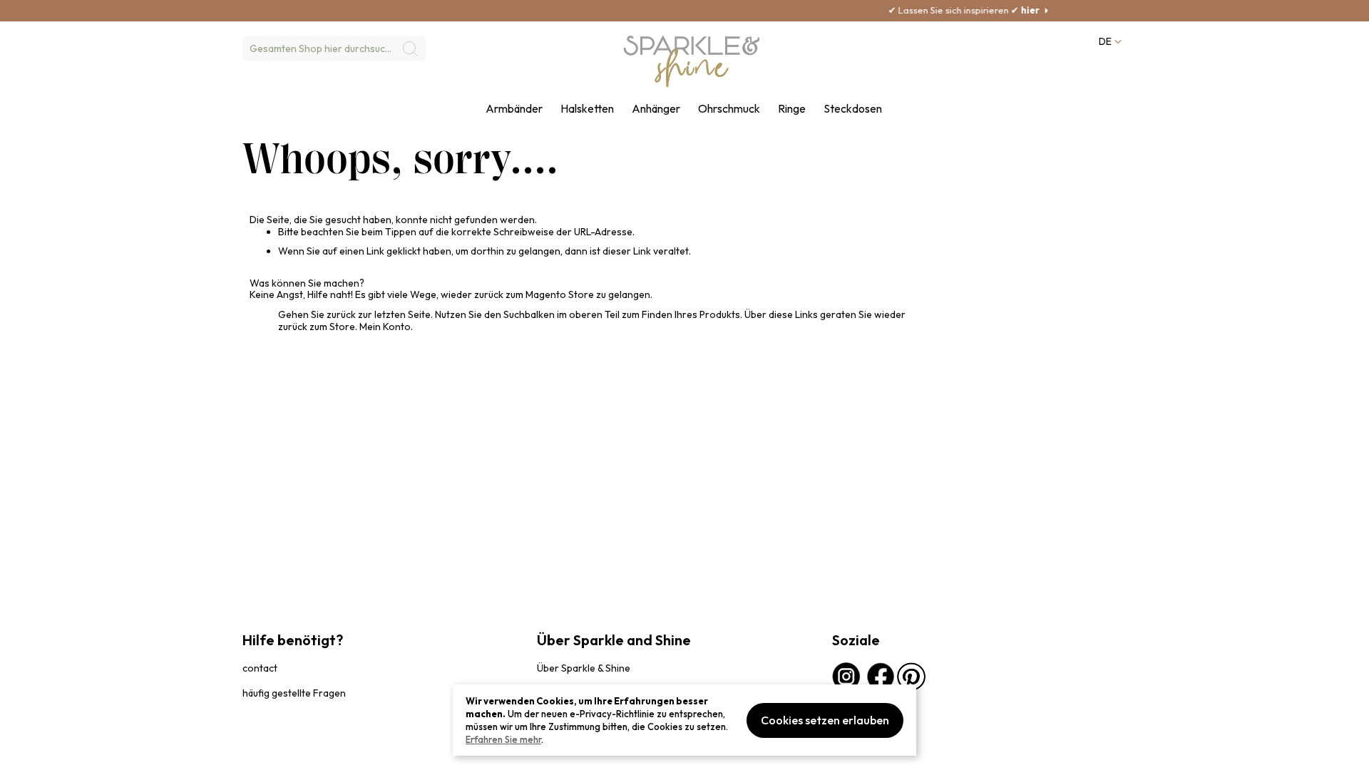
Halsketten (587, 108)
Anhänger (656, 108)
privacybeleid (268, 751)
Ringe (792, 108)
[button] (1109, 42)
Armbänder (514, 108)
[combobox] (334, 48)
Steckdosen (853, 108)
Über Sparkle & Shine (583, 668)
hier (1000, 10)
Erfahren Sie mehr (503, 739)
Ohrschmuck (729, 108)
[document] (684, 720)
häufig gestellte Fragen (294, 693)
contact (259, 668)
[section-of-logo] (691, 61)
